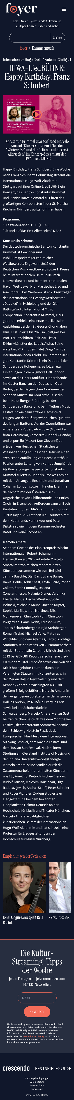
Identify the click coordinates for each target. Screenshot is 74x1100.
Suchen (57, 37)
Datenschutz (37, 1085)
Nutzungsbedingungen (37, 1078)
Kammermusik (43, 48)
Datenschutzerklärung (33, 1036)
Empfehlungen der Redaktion (24, 856)
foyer (23, 48)
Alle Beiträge (37, 1081)
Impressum (37, 1089)
